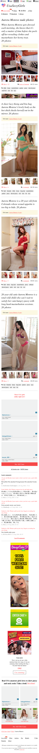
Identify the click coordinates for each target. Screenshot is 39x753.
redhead (31, 284)
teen (23, 193)
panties (21, 88)
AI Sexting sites (15, 469)
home (8, 88)
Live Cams (6, 11)
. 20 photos (19, 32)
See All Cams (19, 464)
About (22, 14)
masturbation (14, 88)
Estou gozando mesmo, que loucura (10, 505)
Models (5, 14)
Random (14, 14)
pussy (25, 88)
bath (5, 191)
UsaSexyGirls (16, 5)
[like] (2, 84)
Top (31, 11)
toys (15, 90)
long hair (22, 191)
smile (11, 287)
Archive (23, 11)
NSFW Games (24, 469)
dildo (5, 88)
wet (24, 287)
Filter (15, 11)
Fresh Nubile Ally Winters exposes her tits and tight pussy (17, 489)
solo (9, 90)
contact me (22, 749)
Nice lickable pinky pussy (8, 532)
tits (12, 90)
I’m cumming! (20, 672)
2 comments (26, 187)
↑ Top (36, 738)
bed (4, 385)
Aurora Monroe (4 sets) (15, 46)
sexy (32, 385)
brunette (9, 191)
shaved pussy (31, 88)
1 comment (26, 381)
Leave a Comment (24, 84)
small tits (4, 90)
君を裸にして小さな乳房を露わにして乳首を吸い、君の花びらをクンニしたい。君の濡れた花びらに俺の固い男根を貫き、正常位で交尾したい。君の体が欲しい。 (19, 493)
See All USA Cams (19, 726)
